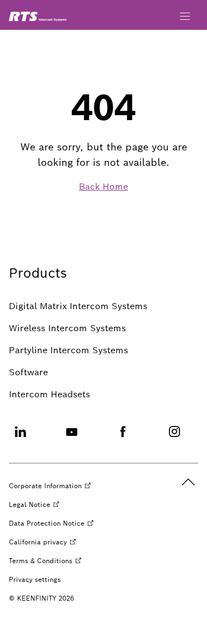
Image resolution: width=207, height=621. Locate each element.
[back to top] (188, 482)
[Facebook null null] (123, 438)
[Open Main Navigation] (185, 16)
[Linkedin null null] (20, 438)
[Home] (38, 16)
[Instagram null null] (174, 438)
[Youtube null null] (72, 438)
